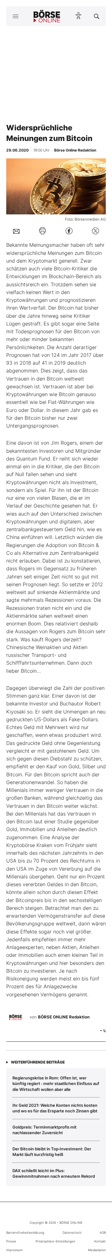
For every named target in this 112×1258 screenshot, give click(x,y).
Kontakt (100, 1241)
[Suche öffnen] (96, 16)
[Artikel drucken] (42, 230)
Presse (11, 1241)
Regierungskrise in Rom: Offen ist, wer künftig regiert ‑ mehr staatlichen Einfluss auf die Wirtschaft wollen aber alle (55, 1083)
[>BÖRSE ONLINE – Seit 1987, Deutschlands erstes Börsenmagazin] (47, 16)
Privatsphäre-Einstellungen (55, 1241)
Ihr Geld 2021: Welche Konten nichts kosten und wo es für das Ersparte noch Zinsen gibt (54, 1108)
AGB (103, 1232)
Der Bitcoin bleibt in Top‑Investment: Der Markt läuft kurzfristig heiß (51, 1151)
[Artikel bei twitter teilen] (95, 230)
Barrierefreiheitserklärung (25, 1232)
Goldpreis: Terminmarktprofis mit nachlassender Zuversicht (44, 1130)
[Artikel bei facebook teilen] (69, 230)
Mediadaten (97, 1250)
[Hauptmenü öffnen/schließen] (15, 16)
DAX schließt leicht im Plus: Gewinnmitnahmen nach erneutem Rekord (53, 1173)
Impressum (14, 1250)
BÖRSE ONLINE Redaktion (64, 1016)
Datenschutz (72, 1232)
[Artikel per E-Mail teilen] (16, 231)
